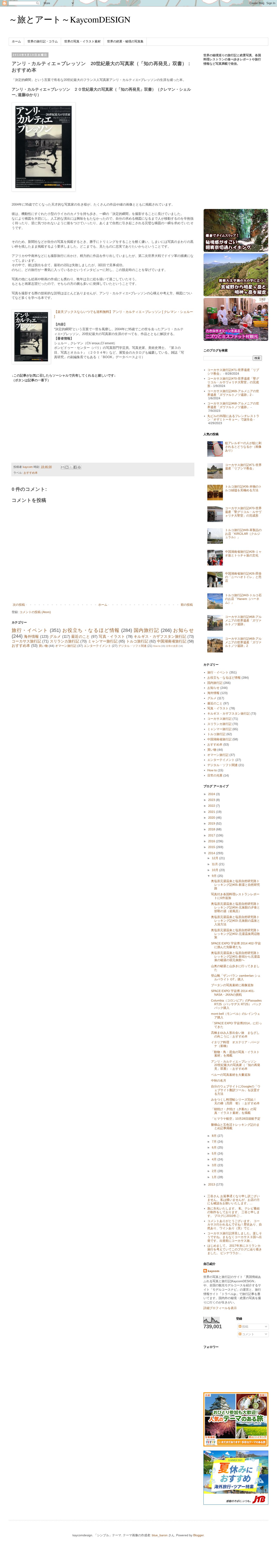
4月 (214, 1159)
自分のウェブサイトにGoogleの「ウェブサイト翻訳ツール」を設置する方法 (235, 1090)
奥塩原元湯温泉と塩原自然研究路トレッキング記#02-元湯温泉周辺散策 (235, 933)
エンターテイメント (97, 645)
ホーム (16, 41)
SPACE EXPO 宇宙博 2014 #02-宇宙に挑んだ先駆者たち (236, 945)
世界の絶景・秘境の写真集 (125, 41)
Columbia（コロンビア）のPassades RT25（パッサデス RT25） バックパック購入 (236, 1004)
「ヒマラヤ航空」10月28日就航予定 (235, 1118)
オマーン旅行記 (65, 645)
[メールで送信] (63, 467)
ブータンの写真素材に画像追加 (232, 985)
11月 (215, 864)
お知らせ (183, 630)
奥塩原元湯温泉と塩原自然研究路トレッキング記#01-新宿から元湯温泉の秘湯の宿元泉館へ (235, 956)
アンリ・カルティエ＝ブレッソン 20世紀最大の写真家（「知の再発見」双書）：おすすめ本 (235, 1065)
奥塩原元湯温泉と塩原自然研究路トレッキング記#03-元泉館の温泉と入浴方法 (235, 920)
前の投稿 (187, 604)
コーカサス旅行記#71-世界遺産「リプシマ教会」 (243, 466)
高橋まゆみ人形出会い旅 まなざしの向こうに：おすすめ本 (235, 1034)
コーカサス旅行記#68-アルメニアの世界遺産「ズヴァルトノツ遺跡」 (233, 405)
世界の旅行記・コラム (42, 41)
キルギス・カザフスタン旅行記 (160, 637)
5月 (214, 1153)
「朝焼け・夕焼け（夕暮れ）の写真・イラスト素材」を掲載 (233, 1110)
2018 (212, 829)
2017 (212, 835)
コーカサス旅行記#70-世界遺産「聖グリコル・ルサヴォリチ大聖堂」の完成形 (233, 382)
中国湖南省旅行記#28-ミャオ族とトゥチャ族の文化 (243, 553)
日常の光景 (172, 646)
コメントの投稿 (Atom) (35, 612)
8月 (214, 1135)
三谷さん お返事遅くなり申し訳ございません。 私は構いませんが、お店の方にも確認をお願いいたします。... (233, 1199)
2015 (212, 847)
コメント (247, 1334)
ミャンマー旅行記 (102, 641)
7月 (214, 1141)
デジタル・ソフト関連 (132, 645)
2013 (212, 1184)
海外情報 (31, 637)
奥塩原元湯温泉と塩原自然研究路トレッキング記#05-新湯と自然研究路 (235, 884)
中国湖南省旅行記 (171, 641)
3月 (214, 1165)
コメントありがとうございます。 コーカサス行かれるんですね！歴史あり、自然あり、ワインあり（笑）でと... (234, 1224)
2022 (212, 805)
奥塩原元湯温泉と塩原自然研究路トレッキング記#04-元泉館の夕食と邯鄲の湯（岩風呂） (235, 907)
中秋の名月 (218, 1080)
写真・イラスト (112, 637)
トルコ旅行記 (137, 641)
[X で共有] (71, 467)
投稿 (244, 1326)
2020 (212, 817)
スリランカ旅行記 (64, 641)
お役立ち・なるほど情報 (91, 630)
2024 (212, 794)
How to (156, 646)
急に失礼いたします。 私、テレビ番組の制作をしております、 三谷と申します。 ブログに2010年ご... (233, 1212)
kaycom (213, 1271)
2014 (212, 853)
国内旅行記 (146, 630)
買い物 (43, 645)
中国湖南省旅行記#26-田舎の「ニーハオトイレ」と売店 (243, 577)
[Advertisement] (48, 417)
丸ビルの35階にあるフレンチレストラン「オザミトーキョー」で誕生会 (233, 417)
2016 (212, 841)
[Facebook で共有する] (75, 467)
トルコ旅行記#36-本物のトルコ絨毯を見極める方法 (243, 488)
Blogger (198, 1535)
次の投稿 (19, 604)
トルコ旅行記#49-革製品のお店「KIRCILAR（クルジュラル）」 (243, 533)
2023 (212, 800)
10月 (215, 870)
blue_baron (159, 1535)
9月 (214, 876)
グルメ (55, 637)
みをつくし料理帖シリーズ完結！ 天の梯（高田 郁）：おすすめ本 (235, 1101)
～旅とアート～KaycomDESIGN (69, 19)
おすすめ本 (31, 472)
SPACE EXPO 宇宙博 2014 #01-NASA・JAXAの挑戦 (233, 992)
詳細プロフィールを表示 (220, 1308)
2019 (212, 823)
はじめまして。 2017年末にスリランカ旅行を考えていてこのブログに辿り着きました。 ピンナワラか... (234, 1249)
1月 (214, 1177)
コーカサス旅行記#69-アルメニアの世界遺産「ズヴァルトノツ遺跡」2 (233, 392)
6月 (214, 1147)
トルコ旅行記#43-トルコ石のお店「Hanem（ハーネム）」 (243, 598)
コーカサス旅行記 (26, 641)
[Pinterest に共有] (79, 467)
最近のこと (80, 637)
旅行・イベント (30, 630)
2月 (214, 1171)
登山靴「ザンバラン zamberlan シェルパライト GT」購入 (236, 977)
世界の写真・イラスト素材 (82, 41)
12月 (215, 858)
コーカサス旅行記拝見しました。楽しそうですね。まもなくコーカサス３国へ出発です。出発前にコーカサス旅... (234, 1237)
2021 (212, 811)
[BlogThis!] (67, 467)
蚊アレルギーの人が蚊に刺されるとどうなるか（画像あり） (243, 446)
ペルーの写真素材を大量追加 (230, 1074)
